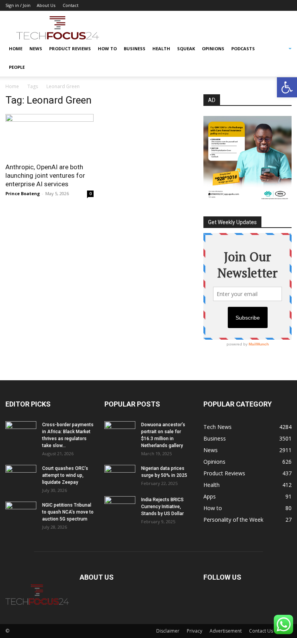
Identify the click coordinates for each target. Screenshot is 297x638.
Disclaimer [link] (167, 631)
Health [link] (161, 48)
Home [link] (15, 48)
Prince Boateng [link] (22, 193)
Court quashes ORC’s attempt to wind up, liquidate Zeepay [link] (65, 475)
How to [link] (107, 48)
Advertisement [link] (226, 631)
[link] (287, 87)
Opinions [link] (213, 48)
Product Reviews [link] (70, 48)
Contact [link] (71, 5)
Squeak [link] (186, 48)
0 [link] (90, 193)
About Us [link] (46, 5)
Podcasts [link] (243, 48)
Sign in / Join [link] (18, 5)
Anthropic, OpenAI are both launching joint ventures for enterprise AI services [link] (45, 175)
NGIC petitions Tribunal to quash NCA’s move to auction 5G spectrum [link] (68, 512)
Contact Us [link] (261, 631)
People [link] (17, 67)
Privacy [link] (194, 631)
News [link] (35, 48)
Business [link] (134, 48)
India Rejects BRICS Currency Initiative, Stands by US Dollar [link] (162, 506)
